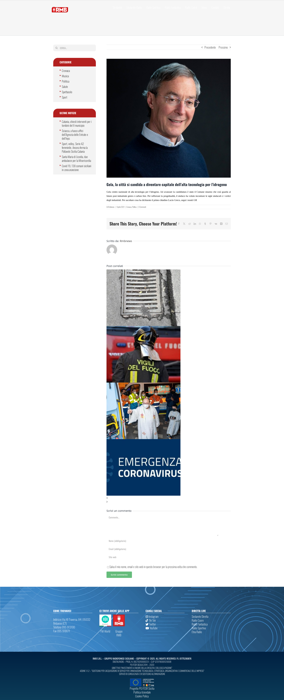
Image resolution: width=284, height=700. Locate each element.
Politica (134, 206)
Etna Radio (197, 632)
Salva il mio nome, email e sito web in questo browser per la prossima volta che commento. (153, 566)
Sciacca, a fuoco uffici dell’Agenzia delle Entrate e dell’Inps (75, 134)
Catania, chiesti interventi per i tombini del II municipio (77, 123)
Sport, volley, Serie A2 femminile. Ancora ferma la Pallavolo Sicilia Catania (75, 147)
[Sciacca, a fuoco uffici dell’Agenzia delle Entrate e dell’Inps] (143, 328)
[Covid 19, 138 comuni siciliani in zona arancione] (143, 441)
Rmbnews (111, 206)
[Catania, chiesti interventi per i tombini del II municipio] (143, 271)
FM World (105, 631)
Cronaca (128, 206)
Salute (65, 86)
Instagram (153, 616)
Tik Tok (152, 620)
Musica (65, 76)
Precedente (210, 47)
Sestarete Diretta (200, 616)
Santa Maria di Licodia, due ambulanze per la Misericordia (76, 158)
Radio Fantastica (200, 624)
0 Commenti (142, 206)
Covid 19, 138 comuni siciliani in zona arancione (76, 168)
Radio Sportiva (199, 628)
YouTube (153, 628)
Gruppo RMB (118, 633)
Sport (64, 97)
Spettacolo (67, 92)
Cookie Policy (142, 696)
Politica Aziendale (142, 692)
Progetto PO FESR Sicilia (142, 688)
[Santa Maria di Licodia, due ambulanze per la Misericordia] (143, 384)
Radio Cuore (198, 620)
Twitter (152, 624)
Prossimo (223, 47)
